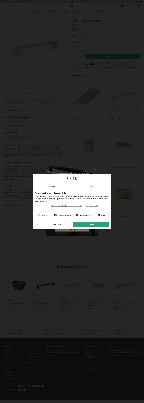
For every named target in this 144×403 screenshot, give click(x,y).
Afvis (37, 224)
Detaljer (91, 186)
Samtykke (52, 186)
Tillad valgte (57, 224)
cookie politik (78, 206)
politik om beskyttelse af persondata (62, 206)
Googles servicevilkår (92, 206)
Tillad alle (91, 224)
